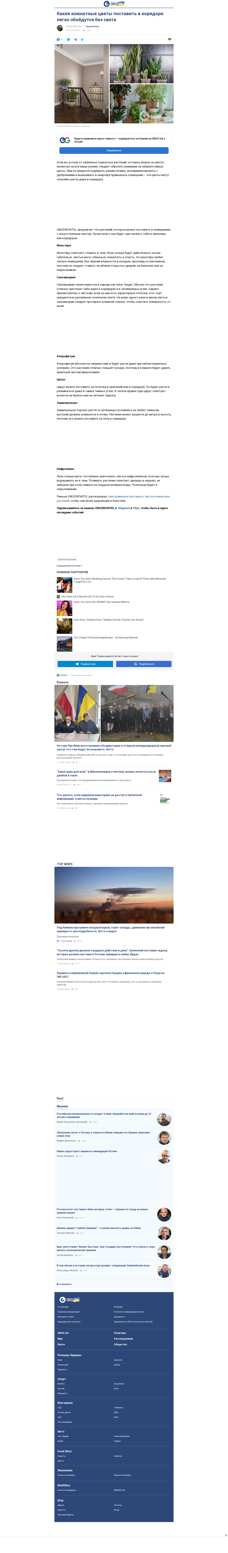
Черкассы (62, 1369)
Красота (62, 1510)
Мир (60, 1338)
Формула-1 (63, 1393)
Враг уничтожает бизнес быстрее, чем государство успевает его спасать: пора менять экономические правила (106, 1248)
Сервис (117, 1441)
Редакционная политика (68, 566)
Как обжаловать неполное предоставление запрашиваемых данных (92, 803)
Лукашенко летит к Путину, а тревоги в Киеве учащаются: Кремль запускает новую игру (103, 1134)
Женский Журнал (66, 1515)
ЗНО (60, 1417)
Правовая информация (68, 1312)
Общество (120, 1344)
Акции (60, 1441)
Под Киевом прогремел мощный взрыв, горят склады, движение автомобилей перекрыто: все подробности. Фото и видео (110, 929)
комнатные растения (67, 559)
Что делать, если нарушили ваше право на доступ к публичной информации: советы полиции (99, 796)
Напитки (118, 1456)
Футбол (61, 1384)
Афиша (61, 1505)
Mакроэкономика (122, 1475)
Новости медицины (67, 1490)
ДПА (116, 1412)
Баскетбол (119, 1384)
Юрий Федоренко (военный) (72, 1122)
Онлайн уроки (64, 1412)
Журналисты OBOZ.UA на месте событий (133, 1322)
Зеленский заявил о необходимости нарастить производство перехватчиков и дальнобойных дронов (110, 959)
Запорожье (63, 1365)
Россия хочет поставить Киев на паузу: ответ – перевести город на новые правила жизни (102, 1211)
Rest (60, 1098)
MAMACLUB (119, 1490)
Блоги (61, 1344)
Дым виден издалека (68, 936)
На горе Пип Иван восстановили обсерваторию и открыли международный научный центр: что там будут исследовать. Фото (114, 747)
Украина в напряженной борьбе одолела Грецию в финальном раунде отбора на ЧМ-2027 (110, 974)
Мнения (62, 1106)
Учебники (118, 1407)
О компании (63, 1307)
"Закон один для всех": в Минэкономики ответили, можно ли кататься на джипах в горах (106, 773)
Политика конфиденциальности (129, 1312)
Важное (62, 682)
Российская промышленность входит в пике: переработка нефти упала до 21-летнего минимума (104, 1115)
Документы (119, 1317)
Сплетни (118, 1505)
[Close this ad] (226, 1535)
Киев (60, 1360)
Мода (116, 1510)
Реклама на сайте (66, 1317)
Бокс (116, 1388)
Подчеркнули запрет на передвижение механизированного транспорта (94, 780)
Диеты (61, 1461)
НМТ (116, 1417)
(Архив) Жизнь (92, 26)
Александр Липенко (67, 1270)
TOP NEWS (65, 864)
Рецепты (62, 1456)
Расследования (123, 1338)
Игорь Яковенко (65, 1156)
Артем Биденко (65, 1255)
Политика (120, 1333)
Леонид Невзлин (66, 1233)
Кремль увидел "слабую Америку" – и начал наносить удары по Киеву (99, 1228)
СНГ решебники (65, 1422)
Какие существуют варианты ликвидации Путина (87, 1151)
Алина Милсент (74, 26)
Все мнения (63, 1284)
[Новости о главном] (62, 676)
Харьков (118, 1360)
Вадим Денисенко (66, 1140)
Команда (118, 1307)
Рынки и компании (66, 1475)
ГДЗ (59, 1407)
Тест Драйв (63, 1436)
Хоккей (61, 1388)
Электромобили (122, 1436)
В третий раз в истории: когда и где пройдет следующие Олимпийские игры (103, 1265)
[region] (114, 203)
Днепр (117, 1365)
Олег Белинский (65, 1217)
